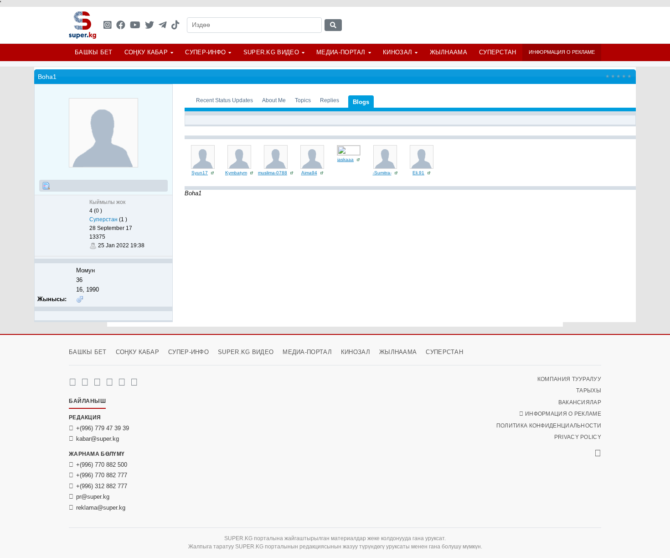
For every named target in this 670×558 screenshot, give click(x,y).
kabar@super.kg (97, 438)
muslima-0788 (272, 172)
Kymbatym (236, 172)
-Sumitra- (382, 172)
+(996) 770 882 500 (101, 464)
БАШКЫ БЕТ (94, 52)
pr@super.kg (92, 496)
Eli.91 (418, 172)
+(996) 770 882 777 (101, 475)
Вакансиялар (579, 402)
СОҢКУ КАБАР (146, 52)
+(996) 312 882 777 (101, 486)
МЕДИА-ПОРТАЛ (341, 52)
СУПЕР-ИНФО (205, 52)
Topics (303, 100)
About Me (274, 100)
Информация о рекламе (562, 52)
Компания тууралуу (569, 379)
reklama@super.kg (100, 507)
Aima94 (309, 172)
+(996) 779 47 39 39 (102, 428)
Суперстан (497, 52)
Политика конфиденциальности (548, 425)
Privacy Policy (577, 437)
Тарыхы (588, 390)
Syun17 (199, 172)
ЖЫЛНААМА (448, 52)
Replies (329, 100)
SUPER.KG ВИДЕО (271, 52)
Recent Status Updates (224, 100)
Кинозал (397, 52)
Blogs (361, 102)
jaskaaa (345, 159)
